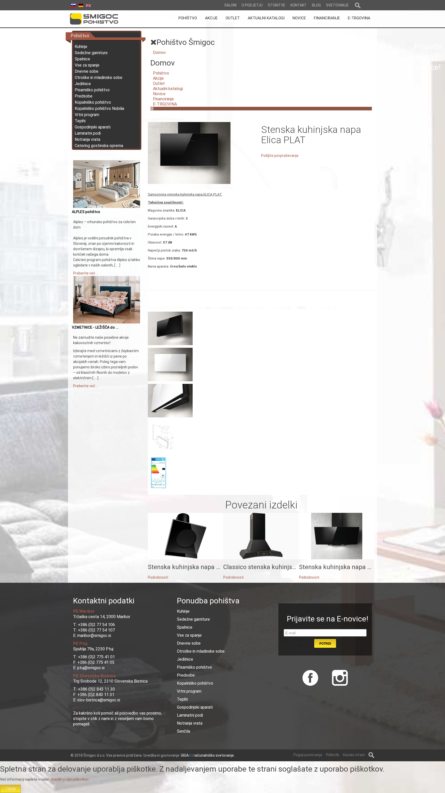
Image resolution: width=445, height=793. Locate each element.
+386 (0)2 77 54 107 (96, 630)
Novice (159, 93)
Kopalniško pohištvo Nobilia (99, 108)
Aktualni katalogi (168, 88)
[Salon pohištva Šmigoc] (101, 18)
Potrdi (325, 643)
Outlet (159, 83)
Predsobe (83, 96)
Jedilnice (83, 83)
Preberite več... (85, 273)
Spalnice (82, 58)
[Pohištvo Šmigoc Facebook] (310, 677)
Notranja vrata (87, 139)
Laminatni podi (88, 133)
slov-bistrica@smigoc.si (98, 700)
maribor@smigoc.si (93, 635)
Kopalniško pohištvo (93, 102)
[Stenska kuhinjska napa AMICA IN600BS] (185, 536)
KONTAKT (298, 5)
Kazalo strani (354, 755)
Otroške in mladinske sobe (98, 77)
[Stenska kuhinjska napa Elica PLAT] (189, 153)
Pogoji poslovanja (308, 755)
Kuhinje (81, 46)
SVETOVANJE (337, 5)
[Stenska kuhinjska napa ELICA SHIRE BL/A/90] (336, 536)
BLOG (316, 5)
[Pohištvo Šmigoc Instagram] (338, 677)
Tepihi (80, 120)
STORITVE (276, 5)
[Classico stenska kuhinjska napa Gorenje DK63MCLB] (261, 536)
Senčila (183, 731)
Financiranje (163, 98)
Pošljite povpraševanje (279, 155)
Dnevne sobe (86, 71)
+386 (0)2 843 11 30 (96, 689)
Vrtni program (87, 114)
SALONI (230, 5)
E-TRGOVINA (165, 104)
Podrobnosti (158, 577)
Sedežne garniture (91, 52)
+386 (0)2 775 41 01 (96, 656)
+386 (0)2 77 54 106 (96, 624)
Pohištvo (161, 73)
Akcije (158, 78)
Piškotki (332, 755)
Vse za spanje (87, 65)
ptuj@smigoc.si (90, 667)
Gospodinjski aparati (92, 127)
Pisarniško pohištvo (92, 89)
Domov (159, 52)
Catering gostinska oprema (99, 145)
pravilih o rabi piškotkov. (69, 779)
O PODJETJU (252, 5)
